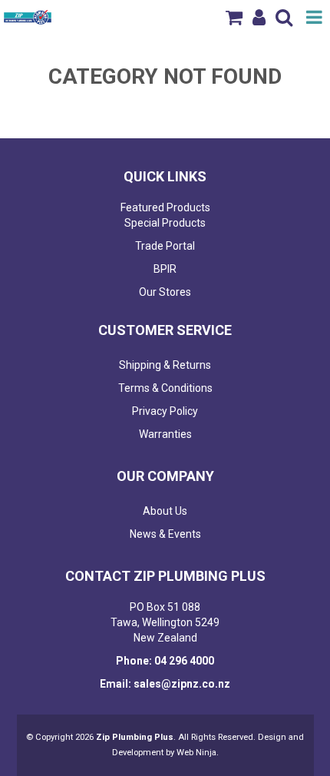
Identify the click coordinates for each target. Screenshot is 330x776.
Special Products (165, 223)
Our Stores (165, 292)
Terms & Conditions (165, 388)
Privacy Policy (165, 411)
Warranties (165, 434)
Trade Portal (165, 246)
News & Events (165, 534)
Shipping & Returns (165, 365)
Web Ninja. (198, 753)
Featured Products (165, 207)
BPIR (165, 269)
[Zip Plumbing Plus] (27, 16)
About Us (165, 511)
